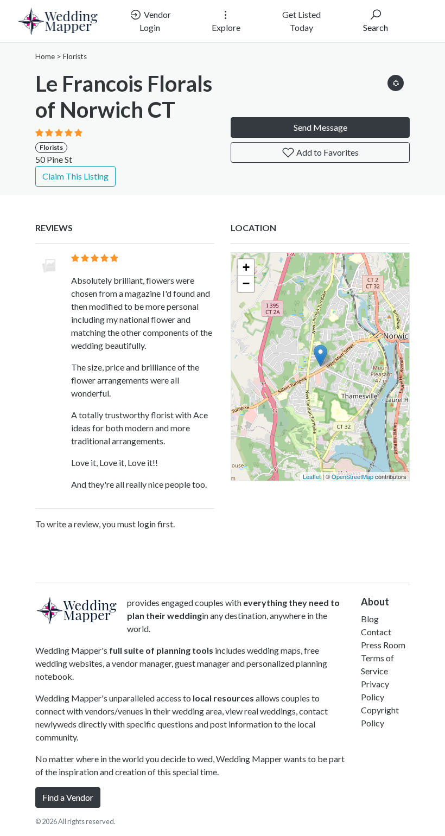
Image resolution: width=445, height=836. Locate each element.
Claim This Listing (75, 176)
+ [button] (246, 267)
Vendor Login (155, 21)
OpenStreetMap (352, 476)
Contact (376, 632)
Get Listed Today (301, 21)
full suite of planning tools (161, 650)
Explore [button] (226, 27)
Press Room (383, 645)
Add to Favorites (327, 152)
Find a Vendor (67, 797)
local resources (223, 698)
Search (375, 27)
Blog (370, 619)
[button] (395, 81)
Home (45, 56)
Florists (75, 56)
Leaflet (312, 476)
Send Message (320, 127)
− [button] (246, 283)
